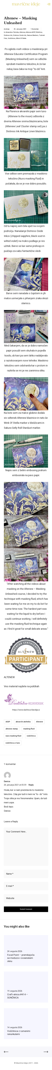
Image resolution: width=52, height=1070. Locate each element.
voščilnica (31, 736)
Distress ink (8, 35)
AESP (8, 722)
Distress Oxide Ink (19, 35)
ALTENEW (9, 677)
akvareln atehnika (23, 722)
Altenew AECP (30, 32)
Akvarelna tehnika (12, 32)
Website (10, 898)
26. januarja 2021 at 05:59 (15, 785)
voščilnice (11, 38)
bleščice (39, 32)
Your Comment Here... (16, 831)
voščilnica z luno (13, 743)
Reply (31, 785)
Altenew (22, 32)
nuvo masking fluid (13, 736)
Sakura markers (32, 35)
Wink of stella (21, 38)
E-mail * (10, 886)
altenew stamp (12, 729)
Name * (9, 874)
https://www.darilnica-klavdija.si (26, 710)
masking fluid (29, 729)
